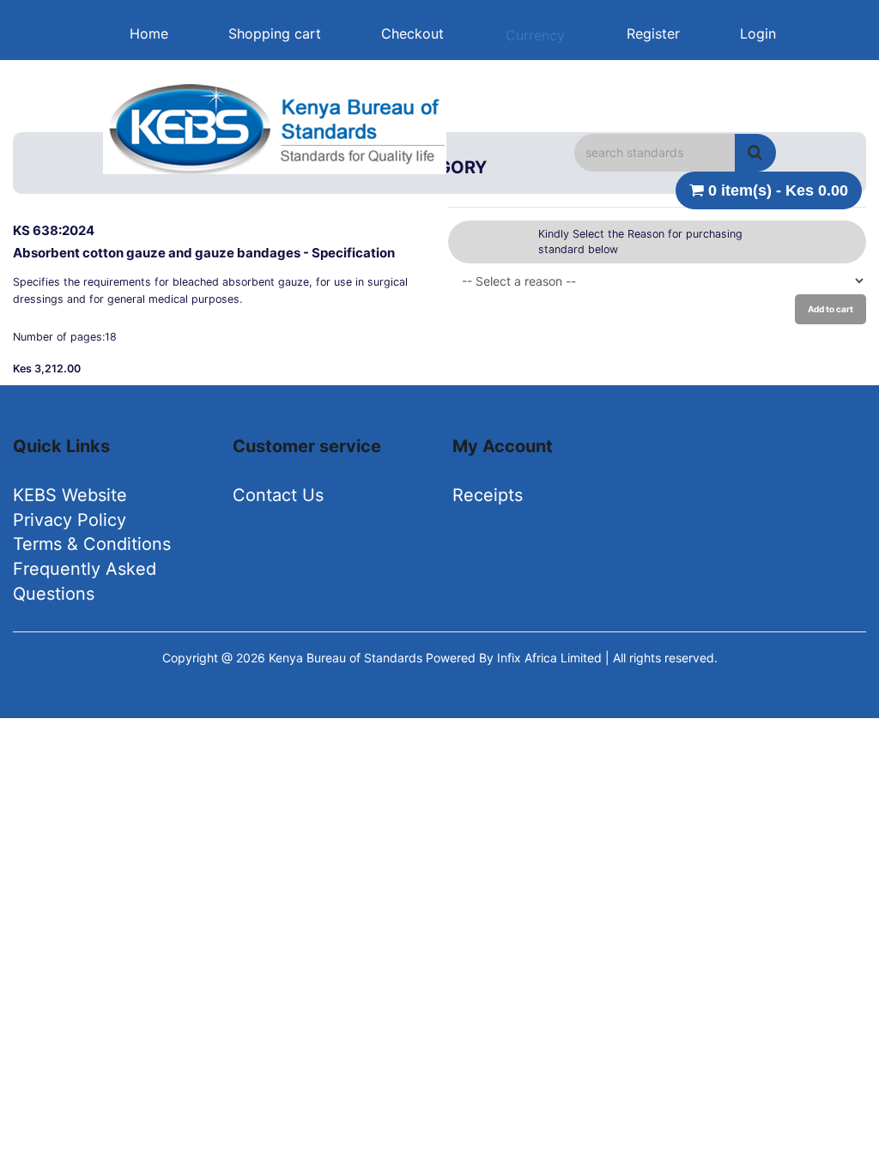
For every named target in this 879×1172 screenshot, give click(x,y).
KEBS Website (70, 495)
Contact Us (278, 495)
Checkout (412, 33)
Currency (535, 35)
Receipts (487, 495)
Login (758, 33)
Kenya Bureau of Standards (347, 657)
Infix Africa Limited (551, 657)
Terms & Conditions (92, 544)
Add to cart (830, 309)
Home (149, 33)
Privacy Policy (69, 520)
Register (653, 33)
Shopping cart (274, 33)
